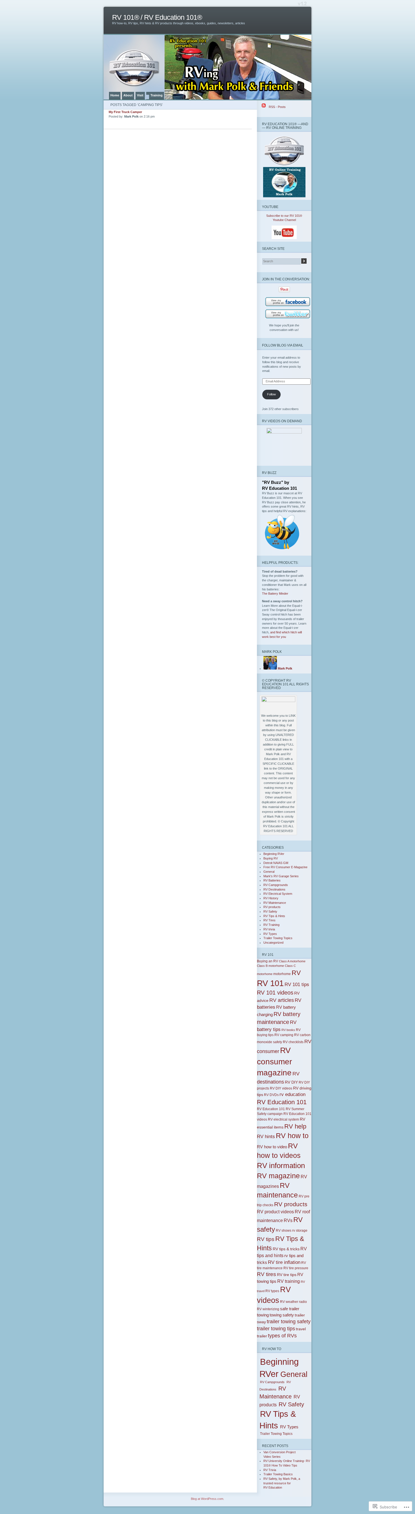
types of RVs (282, 1335)
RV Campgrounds (275, 885)
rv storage (299, 1231)
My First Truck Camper (125, 112)
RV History (270, 898)
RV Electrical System (277, 893)
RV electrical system (283, 1119)
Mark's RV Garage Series (281, 876)
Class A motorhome (292, 961)
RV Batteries (272, 880)
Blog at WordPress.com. (207, 1498)
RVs (288, 1220)
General (268, 871)
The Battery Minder (275, 593)
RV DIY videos (281, 1088)
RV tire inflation (284, 1262)
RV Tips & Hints (274, 916)
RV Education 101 (282, 1102)
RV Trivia (269, 1470)
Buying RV (270, 858)
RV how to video (272, 1146)
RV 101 (270, 983)
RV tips (265, 1239)
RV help (295, 1126)
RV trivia (269, 929)
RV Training (271, 924)
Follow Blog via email (282, 345)
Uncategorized (273, 942)
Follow (271, 394)
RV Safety (270, 911)
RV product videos (275, 1211)
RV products (272, 907)
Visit (140, 95)
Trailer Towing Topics (277, 938)
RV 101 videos (275, 992)
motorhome (282, 974)
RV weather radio (293, 1302)
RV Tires (269, 920)
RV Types (270, 933)
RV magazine (278, 1176)
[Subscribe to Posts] (263, 107)
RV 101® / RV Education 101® (157, 17)
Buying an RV (267, 961)
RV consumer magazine (274, 1061)
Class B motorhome (270, 965)
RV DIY (291, 1082)
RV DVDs (271, 1095)
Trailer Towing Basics (278, 1474)
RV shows (283, 1231)
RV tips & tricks (286, 1249)
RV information (281, 1165)
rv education (292, 1094)
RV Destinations (274, 889)
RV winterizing (268, 1309)
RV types (272, 1291)
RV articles (281, 1000)
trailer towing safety (289, 1321)
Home (114, 95)
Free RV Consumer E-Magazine (285, 867)
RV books (288, 1030)
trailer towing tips (276, 1328)
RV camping (283, 1035)
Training (156, 95)
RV (296, 972)
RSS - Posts (277, 107)
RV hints (266, 1136)
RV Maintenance (274, 902)
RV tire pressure (295, 1268)
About (128, 95)
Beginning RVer (273, 853)
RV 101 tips (297, 984)
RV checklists (293, 1042)
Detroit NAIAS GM (275, 863)
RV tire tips (286, 1274)
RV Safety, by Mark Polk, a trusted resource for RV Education (281, 1483)
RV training (288, 1281)
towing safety (282, 1314)
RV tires (266, 1274)
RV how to (292, 1136)
